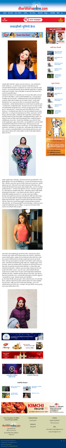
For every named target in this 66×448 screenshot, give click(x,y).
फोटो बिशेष (52, 13)
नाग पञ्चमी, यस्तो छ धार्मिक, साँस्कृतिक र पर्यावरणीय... (58, 76)
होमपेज (4, 13)
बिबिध (58, 13)
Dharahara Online (26, 29)
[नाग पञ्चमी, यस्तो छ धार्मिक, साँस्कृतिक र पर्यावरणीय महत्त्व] (51, 76)
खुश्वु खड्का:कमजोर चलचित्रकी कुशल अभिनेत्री (36, 387)
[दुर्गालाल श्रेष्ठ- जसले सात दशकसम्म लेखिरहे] (51, 64)
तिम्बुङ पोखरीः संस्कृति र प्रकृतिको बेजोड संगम (58, 52)
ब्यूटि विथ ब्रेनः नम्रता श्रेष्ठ (35, 393)
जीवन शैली (40, 13)
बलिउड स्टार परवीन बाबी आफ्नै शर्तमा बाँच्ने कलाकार (15, 387)
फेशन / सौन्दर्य (18, 13)
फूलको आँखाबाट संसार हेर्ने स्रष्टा (58, 58)
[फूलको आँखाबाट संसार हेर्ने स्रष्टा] (51, 59)
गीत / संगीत (32, 13)
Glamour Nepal (8, 444)
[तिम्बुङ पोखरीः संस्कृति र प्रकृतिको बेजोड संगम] (51, 53)
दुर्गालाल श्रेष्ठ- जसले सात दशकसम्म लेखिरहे (59, 63)
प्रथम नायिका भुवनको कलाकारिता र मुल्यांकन (14, 394)
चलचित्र (25, 13)
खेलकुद (45, 13)
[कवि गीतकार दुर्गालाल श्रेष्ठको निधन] (51, 70)
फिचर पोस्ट (10, 13)
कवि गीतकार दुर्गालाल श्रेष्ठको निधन (58, 69)
